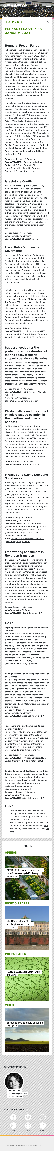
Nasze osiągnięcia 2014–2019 (24, 971)
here (46, 825)
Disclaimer (10, 1145)
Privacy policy (21, 1145)
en (47, 22)
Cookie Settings (34, 1145)
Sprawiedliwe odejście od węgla (25, 1022)
